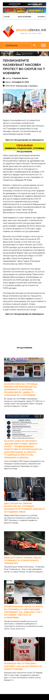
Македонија (21, 86)
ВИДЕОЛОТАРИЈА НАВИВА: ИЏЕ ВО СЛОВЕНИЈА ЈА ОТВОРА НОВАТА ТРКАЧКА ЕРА (23, 560)
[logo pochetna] (24, 31)
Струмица (32, 86)
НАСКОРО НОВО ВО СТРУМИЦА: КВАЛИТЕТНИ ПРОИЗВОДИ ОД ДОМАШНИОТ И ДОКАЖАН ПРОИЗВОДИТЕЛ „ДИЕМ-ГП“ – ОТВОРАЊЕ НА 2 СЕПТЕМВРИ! (21, 389)
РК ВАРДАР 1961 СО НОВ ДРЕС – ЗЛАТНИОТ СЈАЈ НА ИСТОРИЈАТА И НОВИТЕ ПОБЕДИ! (23, 666)
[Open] (43, 45)
